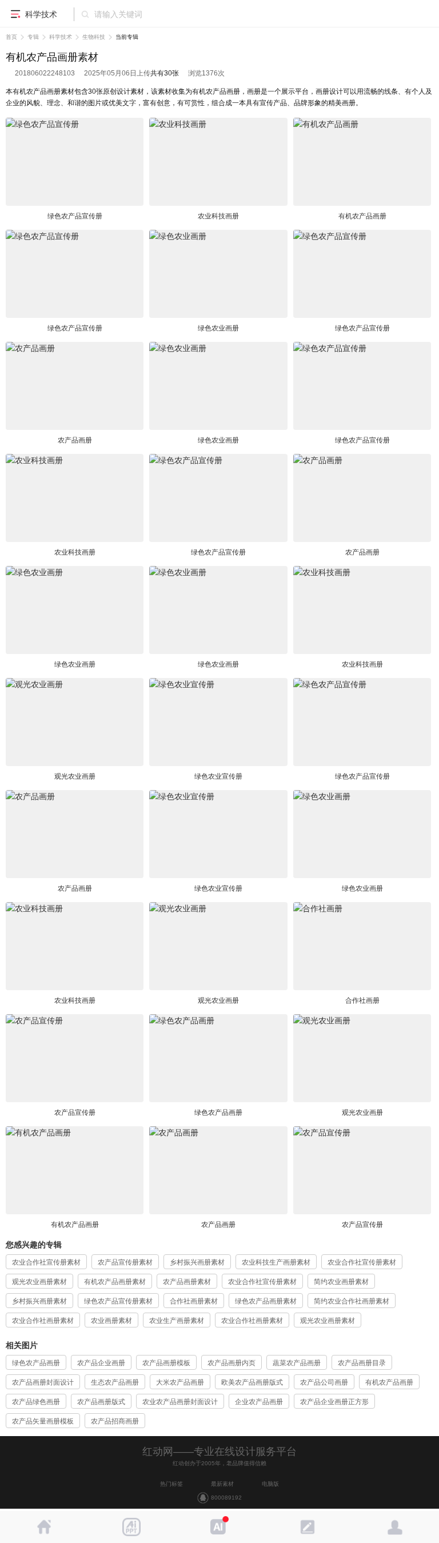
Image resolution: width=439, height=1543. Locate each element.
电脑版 (270, 1484)
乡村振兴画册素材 (197, 1262)
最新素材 (222, 1484)
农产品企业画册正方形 (334, 1402)
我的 (395, 1527)
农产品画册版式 (101, 1402)
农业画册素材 (111, 1321)
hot (219, 1527)
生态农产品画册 (115, 1382)
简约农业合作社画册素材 (351, 1301)
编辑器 (308, 1527)
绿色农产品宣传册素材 (118, 1301)
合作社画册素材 (194, 1301)
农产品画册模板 (166, 1363)
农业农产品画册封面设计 (180, 1402)
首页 (11, 37)
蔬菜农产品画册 (297, 1363)
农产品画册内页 (231, 1363)
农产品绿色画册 (36, 1402)
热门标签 (171, 1484)
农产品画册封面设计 (43, 1382)
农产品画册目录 (362, 1363)
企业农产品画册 (259, 1402)
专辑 (33, 37)
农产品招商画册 (115, 1421)
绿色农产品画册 (36, 1363)
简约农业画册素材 (341, 1282)
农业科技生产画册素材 (276, 1262)
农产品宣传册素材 (125, 1262)
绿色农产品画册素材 (266, 1301)
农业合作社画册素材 (43, 1321)
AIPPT (132, 1527)
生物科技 (93, 37)
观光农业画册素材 (39, 1282)
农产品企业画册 (101, 1363)
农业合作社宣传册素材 (46, 1262)
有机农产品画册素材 (115, 1282)
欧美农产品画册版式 (252, 1382)
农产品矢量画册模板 (43, 1421)
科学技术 (60, 37)
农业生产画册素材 (176, 1321)
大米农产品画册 (180, 1382)
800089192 (226, 1497)
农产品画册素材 (187, 1282)
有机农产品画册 (389, 1382)
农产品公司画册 (324, 1382)
